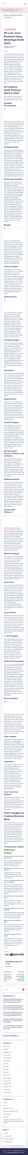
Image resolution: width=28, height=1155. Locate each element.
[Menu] (25, 3)
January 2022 (6, 1081)
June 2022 (5, 1066)
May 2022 (5, 1069)
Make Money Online (10, 29)
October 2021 (6, 1089)
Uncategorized (7, 1114)
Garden (5, 1102)
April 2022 (6, 1072)
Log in (6, 1133)
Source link (6, 951)
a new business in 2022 (11, 55)
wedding (12, 121)
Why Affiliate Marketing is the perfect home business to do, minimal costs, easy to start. (13, 1121)
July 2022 (5, 1063)
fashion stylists (13, 722)
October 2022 (7, 1055)
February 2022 (7, 1078)
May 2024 (5, 1049)
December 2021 (7, 1083)
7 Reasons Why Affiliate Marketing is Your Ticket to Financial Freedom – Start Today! (13, 1027)
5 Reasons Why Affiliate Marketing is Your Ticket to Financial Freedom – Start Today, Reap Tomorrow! (13, 1001)
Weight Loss (6, 1117)
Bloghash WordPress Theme (16, 1152)
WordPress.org (8, 1141)
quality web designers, (11, 560)
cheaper (11, 799)
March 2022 (6, 1075)
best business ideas (19, 822)
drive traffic (11, 492)
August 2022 (6, 1061)
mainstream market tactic (10, 529)
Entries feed (8, 1136)
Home (4, 1105)
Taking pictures (7, 664)
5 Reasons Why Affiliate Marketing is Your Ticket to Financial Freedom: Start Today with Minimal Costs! (13, 1014)
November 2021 (7, 1086)
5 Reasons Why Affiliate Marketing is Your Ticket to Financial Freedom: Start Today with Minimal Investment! (13, 1007)
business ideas (7, 81)
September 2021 (7, 1092)
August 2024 (6, 1046)
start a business (8, 98)
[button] (8, 966)
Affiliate (18, 261)
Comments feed (9, 1139)
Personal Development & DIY (10, 1111)
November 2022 (7, 1052)
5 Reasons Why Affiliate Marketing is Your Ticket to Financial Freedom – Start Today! (13, 1020)
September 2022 (7, 1058)
